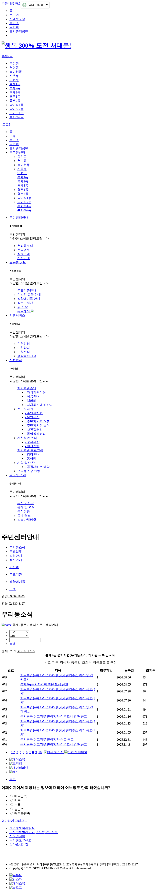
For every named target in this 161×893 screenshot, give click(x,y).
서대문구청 (17, 19)
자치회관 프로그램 (30, 450)
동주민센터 (17, 152)
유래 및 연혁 (26, 507)
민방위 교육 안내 (29, 294)
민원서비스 (17, 315)
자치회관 (15, 360)
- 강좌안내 (32, 454)
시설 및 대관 (26, 462)
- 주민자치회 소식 (37, 425)
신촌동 (14, 76)
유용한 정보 (17, 262)
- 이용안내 (32, 396)
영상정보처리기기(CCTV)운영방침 (33, 832)
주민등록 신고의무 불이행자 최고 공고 (47, 739)
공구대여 (24, 311)
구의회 (14, 27)
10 (40, 752)
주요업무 (23, 250)
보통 (17, 804)
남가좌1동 (16, 104)
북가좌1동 (16, 113)
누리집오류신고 (20, 840)
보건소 (14, 23)
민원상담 (23, 347)
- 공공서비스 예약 (37, 466)
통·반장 (22, 307)
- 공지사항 (32, 442)
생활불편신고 (26, 356)
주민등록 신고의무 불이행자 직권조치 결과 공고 (53, 716)
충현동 (14, 63)
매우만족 (20, 796)
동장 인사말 (25, 503)
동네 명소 (24, 515)
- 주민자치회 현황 (37, 421)
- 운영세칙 (32, 417)
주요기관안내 (26, 290)
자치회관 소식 (27, 438)
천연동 (14, 67)
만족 (17, 800)
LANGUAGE (35, 5)
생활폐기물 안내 (28, 298)
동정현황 (23, 511)
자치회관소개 (26, 388)
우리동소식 (25, 245)
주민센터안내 (18, 217)
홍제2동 (7, 56)
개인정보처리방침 (22, 828)
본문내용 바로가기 (14, 3)
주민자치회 (25, 409)
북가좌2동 (16, 117)
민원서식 (23, 351)
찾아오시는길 (18, 844)
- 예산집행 (32, 446)
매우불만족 (22, 813)
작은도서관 (25, 302)
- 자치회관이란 (35, 392)
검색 (12, 643)
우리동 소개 (17, 475)
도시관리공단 (18, 31)
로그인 (14, 15)
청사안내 (23, 258)
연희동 (14, 80)
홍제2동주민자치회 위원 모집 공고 (44, 684)
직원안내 (23, 254)
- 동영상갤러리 (35, 433)
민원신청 (23, 343)
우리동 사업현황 (28, 471)
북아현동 (15, 71)
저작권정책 (17, 836)
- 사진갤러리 (34, 429)
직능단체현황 (26, 519)
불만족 (19, 809)
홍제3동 (14, 92)
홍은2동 (14, 100)
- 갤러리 (30, 400)
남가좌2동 (16, 109)
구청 (12, 136)
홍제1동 (14, 84)
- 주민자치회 (34, 413)
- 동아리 (30, 458)
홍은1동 (14, 96)
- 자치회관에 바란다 (39, 404)
